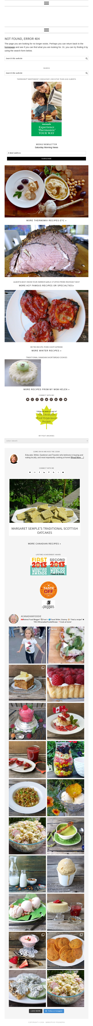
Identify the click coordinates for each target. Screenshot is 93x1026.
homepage (10, 47)
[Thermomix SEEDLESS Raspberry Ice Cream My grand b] (27, 721)
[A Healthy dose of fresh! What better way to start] (27, 874)
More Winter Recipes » (47, 351)
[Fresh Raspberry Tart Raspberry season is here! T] (65, 683)
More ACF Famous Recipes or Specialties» (46, 286)
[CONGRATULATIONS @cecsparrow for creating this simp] (27, 683)
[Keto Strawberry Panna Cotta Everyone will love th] (27, 950)
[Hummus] (46, 217)
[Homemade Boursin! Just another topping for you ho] (27, 988)
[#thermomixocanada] (65, 721)
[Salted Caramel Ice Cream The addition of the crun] (65, 874)
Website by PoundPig (55, 1022)
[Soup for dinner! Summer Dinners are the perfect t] (65, 835)
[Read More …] (77, 457)
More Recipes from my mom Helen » (46, 389)
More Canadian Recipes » (44, 544)
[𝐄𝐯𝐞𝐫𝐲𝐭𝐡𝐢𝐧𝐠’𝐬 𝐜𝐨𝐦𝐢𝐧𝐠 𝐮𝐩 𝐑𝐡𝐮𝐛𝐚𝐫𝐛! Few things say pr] (27, 912)
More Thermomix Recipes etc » (46, 220)
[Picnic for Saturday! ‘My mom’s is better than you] (27, 835)
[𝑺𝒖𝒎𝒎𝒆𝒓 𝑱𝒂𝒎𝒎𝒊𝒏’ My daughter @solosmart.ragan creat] (27, 759)
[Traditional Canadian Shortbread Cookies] (23, 386)
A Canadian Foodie (46, 16)
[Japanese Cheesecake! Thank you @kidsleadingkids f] (65, 912)
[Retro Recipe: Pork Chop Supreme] (46, 316)
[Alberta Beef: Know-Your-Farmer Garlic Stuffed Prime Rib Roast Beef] (46, 251)
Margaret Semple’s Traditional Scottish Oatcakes (44, 530)
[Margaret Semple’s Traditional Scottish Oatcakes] (44, 501)
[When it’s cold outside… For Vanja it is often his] (27, 797)
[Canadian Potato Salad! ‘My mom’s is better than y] (65, 988)
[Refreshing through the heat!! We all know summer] (65, 759)
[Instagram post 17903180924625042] (27, 645)
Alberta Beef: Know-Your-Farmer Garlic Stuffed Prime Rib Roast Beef (46, 282)
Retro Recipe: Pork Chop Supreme (46, 347)
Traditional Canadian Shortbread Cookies (46, 357)
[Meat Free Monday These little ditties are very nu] (65, 950)
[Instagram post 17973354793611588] (65, 645)
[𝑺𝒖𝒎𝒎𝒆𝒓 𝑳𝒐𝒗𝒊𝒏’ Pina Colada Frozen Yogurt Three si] (65, 797)
